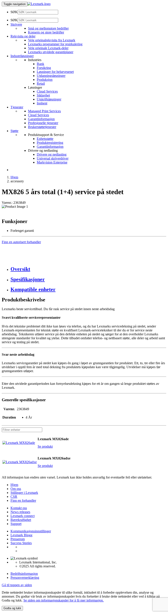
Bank (40, 64)
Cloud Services (47, 91)
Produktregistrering (50, 142)
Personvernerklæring (24, 577)
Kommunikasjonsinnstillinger (30, 531)
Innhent (42, 103)
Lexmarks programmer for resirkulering (55, 44)
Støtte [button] (14, 131)
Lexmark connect (22, 516)
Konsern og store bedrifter (46, 32)
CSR (13, 496)
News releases (20, 512)
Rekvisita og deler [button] (22, 36)
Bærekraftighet (20, 520)
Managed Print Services (44, 111)
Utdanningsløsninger (51, 75)
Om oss (15, 489)
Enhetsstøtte (45, 139)
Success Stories (21, 543)
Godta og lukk (12, 608)
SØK (14, 12)
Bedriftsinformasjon (24, 573)
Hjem (14, 177)
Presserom (17, 539)
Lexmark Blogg (21, 535)
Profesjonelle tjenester (43, 123)
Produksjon (44, 79)
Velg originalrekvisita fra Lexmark (51, 40)
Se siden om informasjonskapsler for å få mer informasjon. (63, 600)
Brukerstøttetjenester (42, 127)
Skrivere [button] (16, 24)
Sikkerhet (43, 95)
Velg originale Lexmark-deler (48, 48)
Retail (41, 83)
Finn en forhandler (23, 500)
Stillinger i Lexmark (24, 492)
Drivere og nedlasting (51, 154)
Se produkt (45, 446)
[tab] (88, 269)
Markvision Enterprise (52, 162)
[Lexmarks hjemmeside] (39, 4)
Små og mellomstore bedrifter (48, 28)
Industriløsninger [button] (22, 56)
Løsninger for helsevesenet (55, 72)
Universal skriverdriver (52, 158)
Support (15, 524)
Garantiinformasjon (41, 119)
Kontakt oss (18, 508)
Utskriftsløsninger (49, 99)
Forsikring (44, 68)
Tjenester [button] (16, 107)
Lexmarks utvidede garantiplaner (50, 52)
